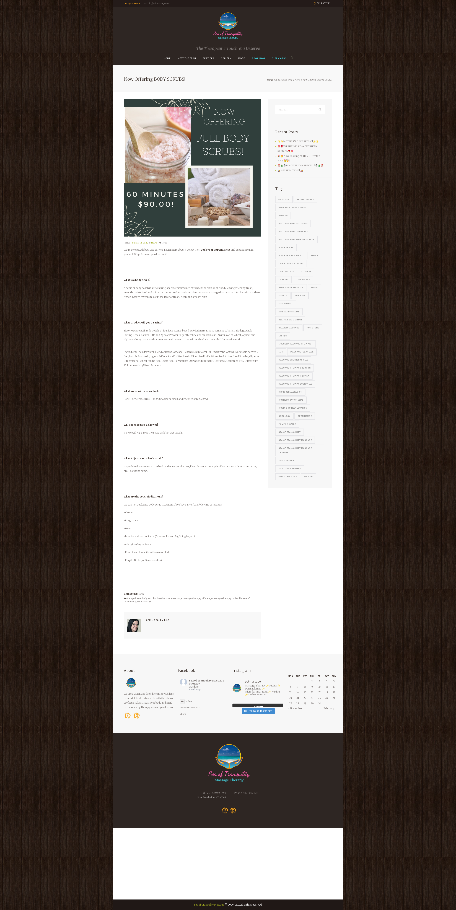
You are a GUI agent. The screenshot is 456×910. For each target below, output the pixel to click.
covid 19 (306, 271)
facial (314, 288)
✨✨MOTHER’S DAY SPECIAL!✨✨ (298, 141)
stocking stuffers (289, 469)
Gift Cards (279, 58)
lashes (282, 336)
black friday (285, 247)
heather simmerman (168, 598)
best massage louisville (293, 231)
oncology (284, 416)
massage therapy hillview (195, 598)
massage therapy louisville (226, 598)
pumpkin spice (287, 424)
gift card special (288, 312)
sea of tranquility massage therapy (295, 450)
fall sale (300, 296)
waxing (308, 477)
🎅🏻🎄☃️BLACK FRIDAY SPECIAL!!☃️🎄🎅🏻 (300, 165)
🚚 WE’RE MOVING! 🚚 (290, 170)
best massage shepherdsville (296, 239)
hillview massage (288, 328)
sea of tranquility (289, 432)
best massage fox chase (293, 223)
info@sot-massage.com (158, 3)
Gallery (226, 58)
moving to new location (292, 408)
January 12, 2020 (139, 242)
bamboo (282, 215)
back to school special (292, 207)
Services (208, 58)
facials (282, 296)
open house (305, 416)
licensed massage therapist (295, 344)
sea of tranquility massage (295, 440)
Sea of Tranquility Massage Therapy (206, 682)
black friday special (290, 255)
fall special (285, 304)
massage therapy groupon (294, 368)
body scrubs (149, 598)
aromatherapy (305, 199)
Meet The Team (187, 58)
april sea (136, 598)
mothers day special (290, 400)
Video (189, 701)
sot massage (144, 601)
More (241, 58)
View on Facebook (189, 707)
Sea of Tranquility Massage (209, 904)
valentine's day (287, 477)
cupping (283, 279)
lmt (280, 352)
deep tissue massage (291, 288)
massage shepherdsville (293, 360)
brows (314, 255)
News (297, 79)
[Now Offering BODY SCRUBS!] (192, 168)
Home (167, 58)
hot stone (313, 328)
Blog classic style (283, 79)
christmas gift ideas (291, 263)
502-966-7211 (323, 3)
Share (183, 714)
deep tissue (303, 279)
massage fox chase (301, 352)
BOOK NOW (258, 58)
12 (334, 686)
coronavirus (286, 271)
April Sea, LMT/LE (157, 620)
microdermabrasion (290, 392)
